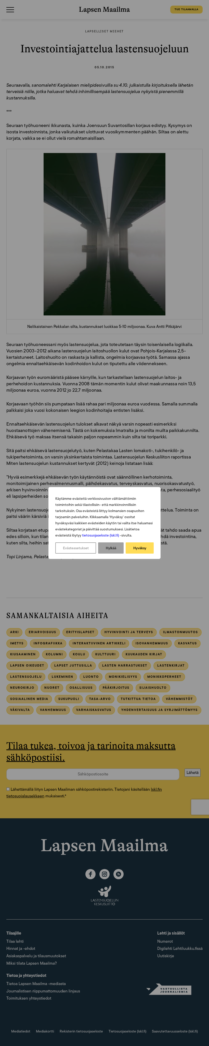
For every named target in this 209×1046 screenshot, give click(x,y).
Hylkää (111, 548)
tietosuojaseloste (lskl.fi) (100, 535)
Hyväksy (139, 548)
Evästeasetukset (76, 548)
